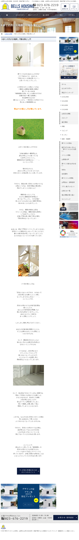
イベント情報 (66, 155)
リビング (64, 130)
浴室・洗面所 (66, 139)
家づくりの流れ (67, 143)
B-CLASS (65, 105)
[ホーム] (2, 34)
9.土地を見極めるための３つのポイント (28, 471)
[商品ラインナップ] (33, 15)
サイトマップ (66, 199)
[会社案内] (71, 15)
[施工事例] (46, 15)
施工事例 (64, 122)
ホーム (64, 84)
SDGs (64, 170)
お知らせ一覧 (66, 191)
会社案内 (64, 174)
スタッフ (64, 118)
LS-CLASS (65, 97)
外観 (63, 126)
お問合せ (65, 7)
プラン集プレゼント (68, 186)
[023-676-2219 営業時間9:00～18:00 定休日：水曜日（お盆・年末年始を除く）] (45, 7)
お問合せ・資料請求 (68, 182)
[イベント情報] (58, 15)
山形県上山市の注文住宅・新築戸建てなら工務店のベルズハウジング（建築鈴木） (41, 531)
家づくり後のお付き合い (69, 164)
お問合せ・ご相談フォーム (65, 517)
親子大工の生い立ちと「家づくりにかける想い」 (69, 149)
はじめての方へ (67, 88)
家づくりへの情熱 (67, 178)
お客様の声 (65, 159)
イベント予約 (74, 7)
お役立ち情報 (66, 114)
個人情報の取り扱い (68, 195)
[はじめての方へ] (20, 15)
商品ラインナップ (67, 92)
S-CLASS (65, 101)
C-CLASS (65, 109)
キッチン (64, 135)
